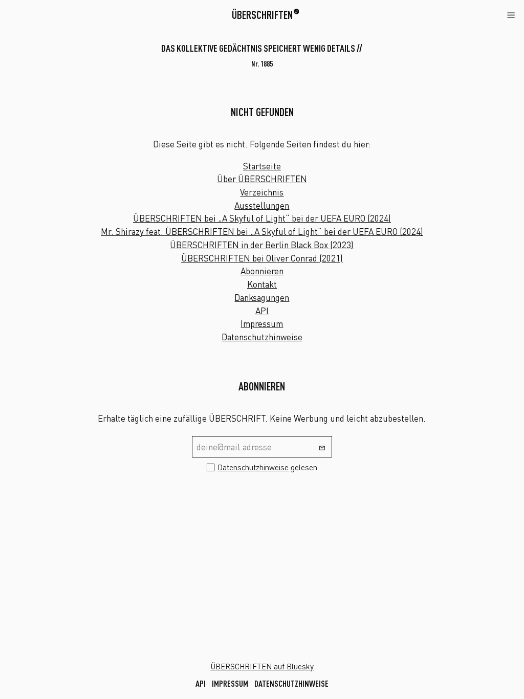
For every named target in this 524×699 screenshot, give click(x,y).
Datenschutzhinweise (262, 337)
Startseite (262, 166)
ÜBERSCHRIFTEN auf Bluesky (262, 666)
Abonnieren (262, 271)
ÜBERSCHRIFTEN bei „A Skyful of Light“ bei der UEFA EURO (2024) (262, 218)
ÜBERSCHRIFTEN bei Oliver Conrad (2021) (262, 258)
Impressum (262, 323)
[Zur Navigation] (511, 14)
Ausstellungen (261, 205)
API (262, 310)
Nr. (262, 63)
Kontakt (262, 284)
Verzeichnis (261, 192)
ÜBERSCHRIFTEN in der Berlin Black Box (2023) (262, 244)
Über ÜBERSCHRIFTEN (262, 178)
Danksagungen (261, 297)
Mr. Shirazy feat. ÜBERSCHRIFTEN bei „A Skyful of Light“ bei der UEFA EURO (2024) (262, 231)
